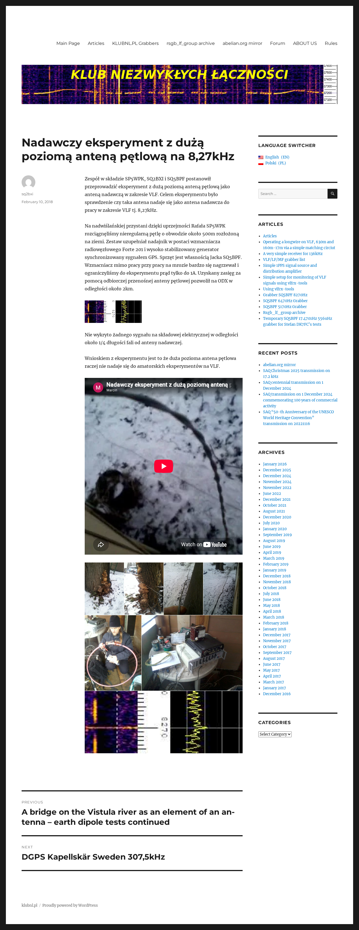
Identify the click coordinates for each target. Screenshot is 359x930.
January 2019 (274, 570)
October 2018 (274, 587)
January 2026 (275, 464)
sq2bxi (27, 194)
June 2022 (272, 493)
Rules (331, 43)
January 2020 (275, 529)
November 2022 (277, 487)
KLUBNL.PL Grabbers (135, 43)
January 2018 (274, 629)
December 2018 (277, 576)
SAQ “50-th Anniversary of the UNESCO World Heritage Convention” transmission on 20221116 (298, 418)
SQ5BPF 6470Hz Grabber (285, 300)
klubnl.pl (29, 905)
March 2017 (273, 682)
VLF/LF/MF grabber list (284, 259)
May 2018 (271, 605)
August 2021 (274, 511)
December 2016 (277, 694)
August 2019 (274, 540)
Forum (277, 43)
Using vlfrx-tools (278, 289)
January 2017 (274, 688)
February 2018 (275, 623)
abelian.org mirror (242, 43)
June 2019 (272, 546)
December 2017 (277, 635)
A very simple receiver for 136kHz (293, 253)
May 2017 (271, 670)
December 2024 (277, 476)
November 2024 (277, 481)
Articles (96, 43)
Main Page (68, 43)
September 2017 (277, 652)
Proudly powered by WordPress (70, 905)
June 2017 (271, 664)
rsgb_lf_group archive (191, 43)
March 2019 (273, 558)
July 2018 (271, 593)
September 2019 (277, 534)
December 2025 (277, 470)
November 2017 (277, 641)
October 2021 (274, 505)
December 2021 (277, 499)
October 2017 (274, 646)
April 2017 (272, 676)
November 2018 (277, 582)
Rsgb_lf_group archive (284, 312)
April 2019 (272, 552)
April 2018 (272, 611)
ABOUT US (305, 43)
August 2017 (274, 658)
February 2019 (276, 564)
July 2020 (271, 523)
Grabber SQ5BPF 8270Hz (285, 295)
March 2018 (273, 617)
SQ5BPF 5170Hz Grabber (285, 306)
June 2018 (271, 599)
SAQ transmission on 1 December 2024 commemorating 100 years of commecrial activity (300, 400)
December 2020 (277, 517)
